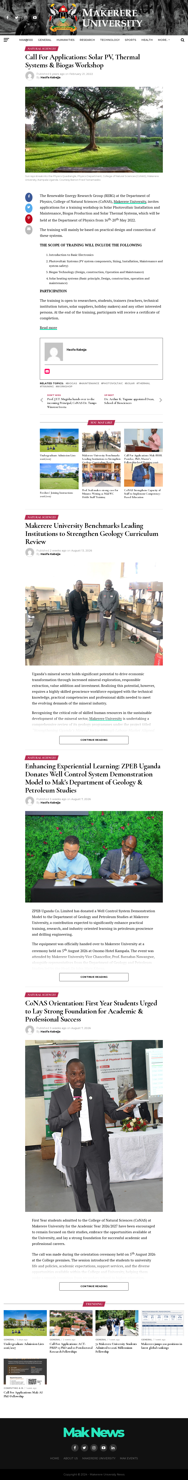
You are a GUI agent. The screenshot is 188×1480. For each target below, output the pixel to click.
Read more (48, 327)
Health (147, 40)
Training (47, 386)
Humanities (66, 40)
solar (130, 383)
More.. (163, 40)
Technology (110, 40)
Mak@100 (26, 40)
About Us (71, 1458)
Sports (130, 40)
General (44, 40)
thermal (144, 383)
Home (54, 1458)
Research (87, 40)
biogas (72, 383)
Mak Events (129, 1458)
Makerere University (130, 201)
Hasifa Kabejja (50, 77)
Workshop (64, 386)
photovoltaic (112, 383)
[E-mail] (47, 372)
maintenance (89, 383)
